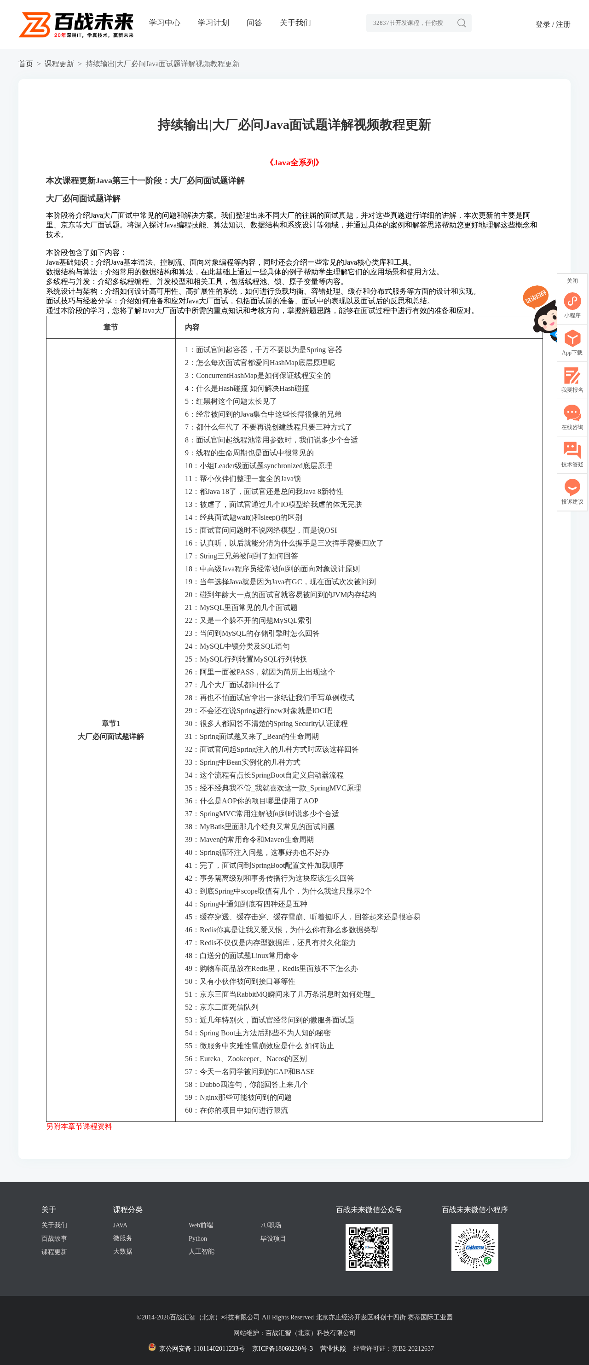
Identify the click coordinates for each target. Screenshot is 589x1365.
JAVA (120, 1225)
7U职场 (270, 1225)
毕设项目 (273, 1238)
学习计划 (213, 22)
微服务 (123, 1238)
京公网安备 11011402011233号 (201, 1348)
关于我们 (295, 22)
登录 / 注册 (553, 24)
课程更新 (59, 64)
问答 (254, 22)
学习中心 (164, 22)
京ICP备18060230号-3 (282, 1348)
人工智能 (201, 1251)
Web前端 (201, 1225)
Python (198, 1238)
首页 (25, 64)
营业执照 (333, 1348)
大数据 (123, 1251)
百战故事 (54, 1238)
